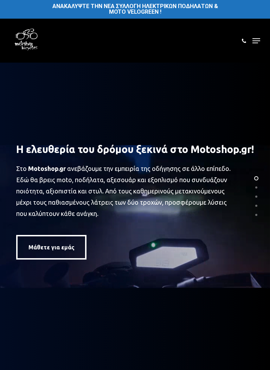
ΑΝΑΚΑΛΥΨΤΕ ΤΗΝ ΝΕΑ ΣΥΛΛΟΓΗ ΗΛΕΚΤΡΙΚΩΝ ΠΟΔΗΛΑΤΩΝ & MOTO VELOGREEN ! (135, 9)
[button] (256, 40)
